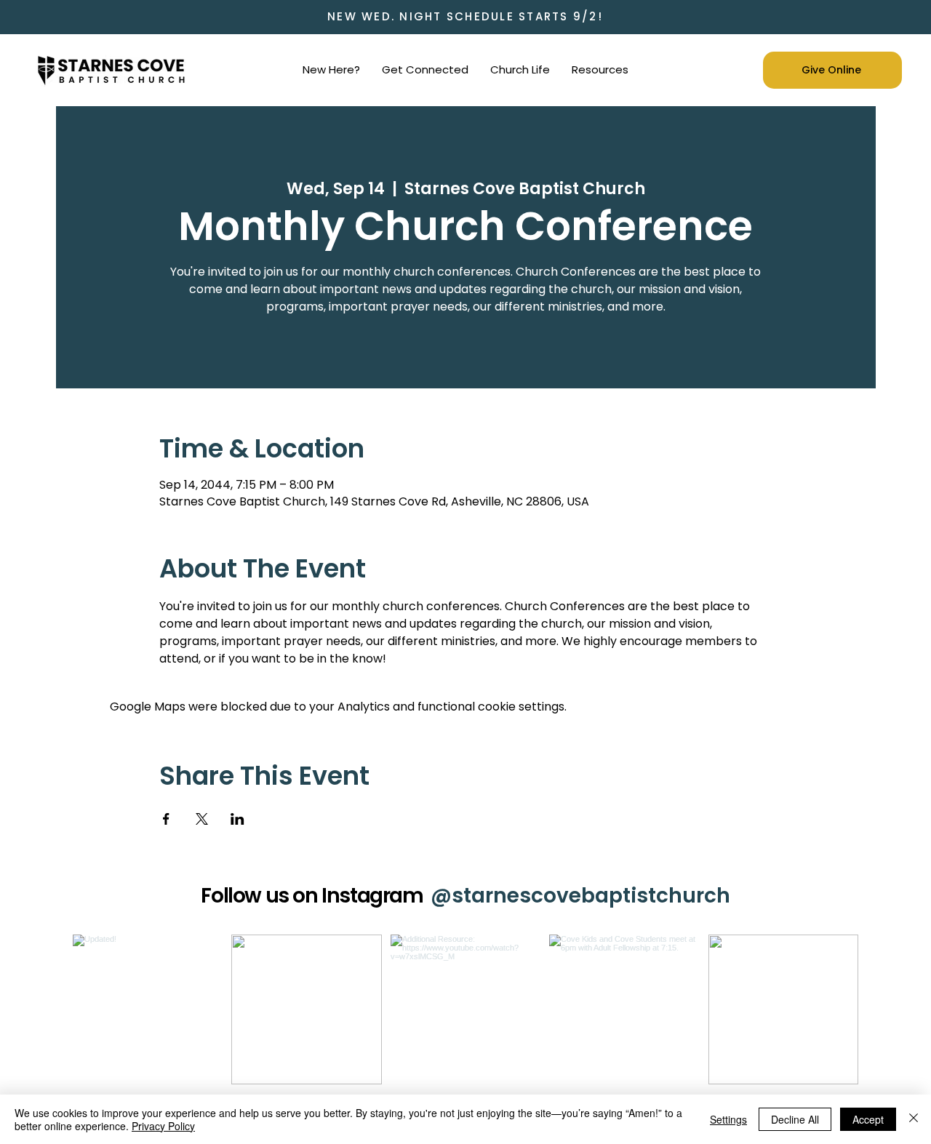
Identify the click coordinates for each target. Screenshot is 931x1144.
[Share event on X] (202, 819)
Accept (868, 1119)
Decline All (795, 1119)
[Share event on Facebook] (166, 819)
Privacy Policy (163, 1126)
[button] (331, 70)
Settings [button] (728, 1119)
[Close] (913, 1119)
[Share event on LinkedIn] (237, 819)
